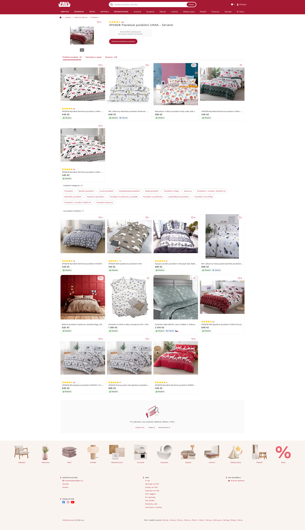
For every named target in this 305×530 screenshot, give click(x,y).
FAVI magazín (150, 494)
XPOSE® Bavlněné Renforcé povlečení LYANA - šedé (84, 111)
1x (166, 382)
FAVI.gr (233, 520)
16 (241, 278)
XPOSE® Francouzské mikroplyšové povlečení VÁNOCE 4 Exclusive (136, 385)
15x (74, 261)
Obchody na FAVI (152, 484)
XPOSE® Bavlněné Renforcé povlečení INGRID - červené (179, 385)
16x (74, 108)
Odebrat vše (140, 427)
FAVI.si (240, 520)
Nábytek (21, 462)
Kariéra (65, 487)
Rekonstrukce (116, 462)
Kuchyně (140, 462)
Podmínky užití (151, 504)
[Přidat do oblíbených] (241, 65)
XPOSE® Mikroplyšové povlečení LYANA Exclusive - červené (226, 324)
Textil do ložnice (80, 17)
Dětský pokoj (235, 462)
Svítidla (93, 462)
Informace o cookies (153, 507)
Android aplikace (237, 481)
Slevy (283, 462)
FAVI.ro (180, 520)
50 (101, 22)
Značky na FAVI (151, 487)
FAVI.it (202, 520)
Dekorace (45, 462)
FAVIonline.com (68, 520)
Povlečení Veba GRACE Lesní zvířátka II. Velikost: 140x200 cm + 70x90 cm (186, 324)
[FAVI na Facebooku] (63, 502)
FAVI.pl (173, 520)
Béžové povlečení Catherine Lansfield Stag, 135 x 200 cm (86, 324)
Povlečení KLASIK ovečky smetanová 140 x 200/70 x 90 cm (133, 324)
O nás (147, 481)
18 (102, 339)
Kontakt (65, 484)
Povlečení (95, 17)
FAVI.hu (187, 520)
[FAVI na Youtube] (72, 502)
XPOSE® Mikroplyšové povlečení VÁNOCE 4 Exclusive (84, 385)
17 (102, 278)
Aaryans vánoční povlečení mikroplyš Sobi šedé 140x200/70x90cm (183, 264)
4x (166, 261)
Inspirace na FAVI (152, 491)
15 (102, 65)
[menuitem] (65, 11)
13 (102, 218)
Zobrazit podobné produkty (123, 41)
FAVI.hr (195, 520)
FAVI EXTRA (149, 501)
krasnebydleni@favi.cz (74, 481)
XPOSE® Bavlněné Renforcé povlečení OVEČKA (82, 264)
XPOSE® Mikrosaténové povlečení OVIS (125, 264)
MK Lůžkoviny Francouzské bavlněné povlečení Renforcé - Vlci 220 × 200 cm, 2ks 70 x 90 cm (240, 264)
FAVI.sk (166, 520)
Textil (69, 462)
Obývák (188, 462)
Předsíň (259, 462)
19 (195, 339)
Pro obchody (150, 497)
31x (213, 321)
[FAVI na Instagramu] (68, 502)
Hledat (191, 4)
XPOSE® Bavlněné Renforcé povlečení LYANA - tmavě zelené (227, 111)
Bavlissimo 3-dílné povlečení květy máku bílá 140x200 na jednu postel (184, 111)
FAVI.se (209, 520)
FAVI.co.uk (217, 520)
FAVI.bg (226, 520)
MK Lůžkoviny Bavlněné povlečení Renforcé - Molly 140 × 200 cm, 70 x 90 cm (141, 111)
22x (122, 22)
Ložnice (68, 17)
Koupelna (164, 462)
